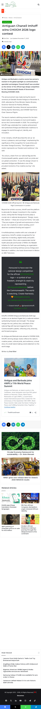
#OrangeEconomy (22, 297)
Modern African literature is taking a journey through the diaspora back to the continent (29, 530)
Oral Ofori (6, 38)
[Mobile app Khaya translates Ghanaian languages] (11, 498)
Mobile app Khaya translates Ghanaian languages (9, 507)
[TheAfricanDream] (10, 4)
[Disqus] (20, 566)
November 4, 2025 (20, 308)
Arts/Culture (18, 17)
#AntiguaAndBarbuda (17, 287)
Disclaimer (20, 695)
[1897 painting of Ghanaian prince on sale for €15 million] (11, 519)
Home (5, 17)
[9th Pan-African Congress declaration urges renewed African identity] (30, 498)
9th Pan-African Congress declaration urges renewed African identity (29, 508)
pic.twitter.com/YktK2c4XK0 (20, 300)
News (10, 17)
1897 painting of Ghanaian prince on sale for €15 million (11, 528)
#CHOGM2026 (27, 274)
